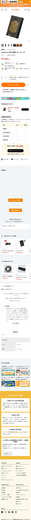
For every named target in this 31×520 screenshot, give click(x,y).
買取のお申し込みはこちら (15, 150)
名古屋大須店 (6, 136)
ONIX (3, 49)
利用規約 (18, 497)
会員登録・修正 (4, 499)
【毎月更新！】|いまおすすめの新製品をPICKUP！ (7, 367)
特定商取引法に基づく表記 (22, 499)
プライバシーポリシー (21, 494)
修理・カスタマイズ (20, 468)
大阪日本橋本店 (6, 132)
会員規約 (18, 492)
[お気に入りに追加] (27, 85)
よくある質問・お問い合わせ (22, 490)
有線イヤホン (4, 468)
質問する (13, 210)
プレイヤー (3, 475)
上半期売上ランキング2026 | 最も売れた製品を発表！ (23, 378)
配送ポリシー (19, 503)
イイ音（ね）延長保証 (21, 473)
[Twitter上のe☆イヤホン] (5, 512)
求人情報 (3, 490)
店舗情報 (3, 492)
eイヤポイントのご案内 (6, 497)
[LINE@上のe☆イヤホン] (9, 512)
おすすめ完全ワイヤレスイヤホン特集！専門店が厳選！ (23, 367)
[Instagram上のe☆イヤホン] (16, 512)
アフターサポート (20, 470)
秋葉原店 (5, 128)
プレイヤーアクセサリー (12, 49)
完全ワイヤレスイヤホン (6, 466)
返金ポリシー (19, 501)
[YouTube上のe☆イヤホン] (2, 512)
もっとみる (25, 109)
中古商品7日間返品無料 (21, 475)
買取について (19, 466)
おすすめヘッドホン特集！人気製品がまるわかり (8, 378)
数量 (1, 77)
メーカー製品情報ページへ (7, 286)
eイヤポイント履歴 (5, 494)
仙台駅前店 (5, 139)
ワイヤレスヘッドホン (6, 470)
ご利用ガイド (7, 453)
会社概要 (3, 488)
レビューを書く (17, 200)
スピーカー (3, 477)
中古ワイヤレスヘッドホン (7, 479)
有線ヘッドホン (4, 473)
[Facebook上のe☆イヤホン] (12, 512)
